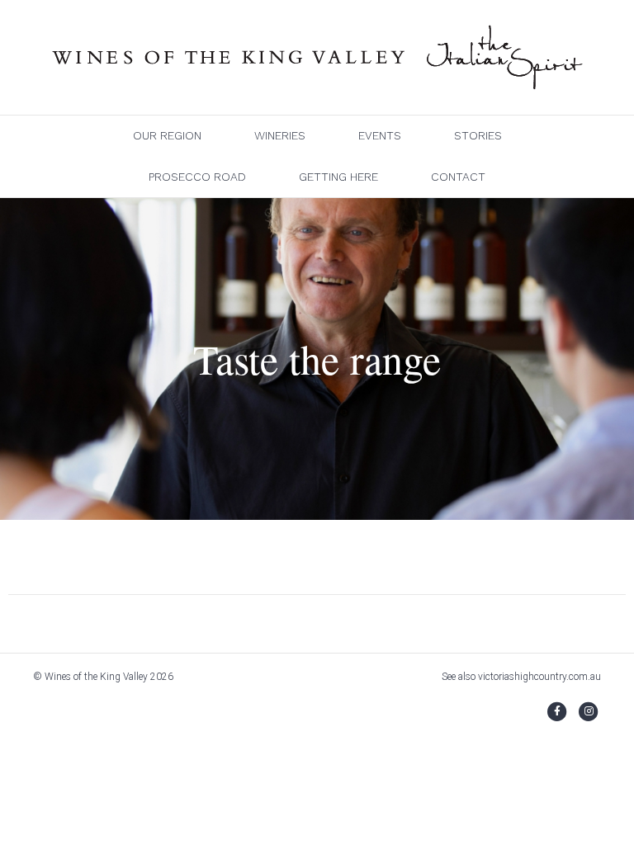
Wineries (279, 135)
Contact (458, 176)
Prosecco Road (197, 176)
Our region (167, 135)
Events (379, 135)
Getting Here (338, 176)
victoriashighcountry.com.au (539, 676)
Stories (478, 135)
